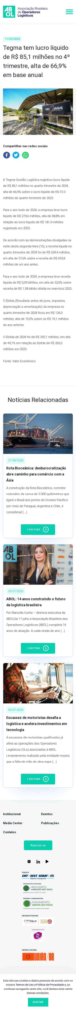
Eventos (46, 814)
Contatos (9, 832)
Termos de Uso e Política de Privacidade (40, 984)
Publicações (50, 823)
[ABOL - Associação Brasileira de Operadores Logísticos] (25, 12)
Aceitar (38, 1002)
